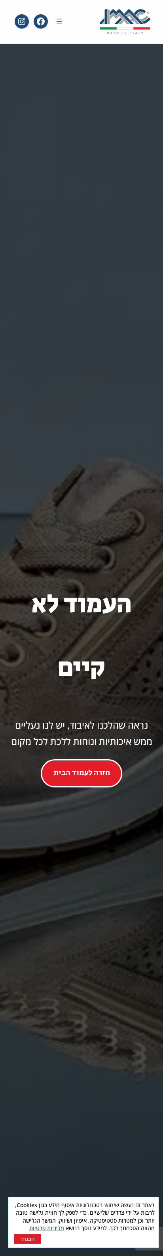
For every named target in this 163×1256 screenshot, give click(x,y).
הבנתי (28, 1239)
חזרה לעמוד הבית (81, 773)
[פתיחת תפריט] (59, 21)
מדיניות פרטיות (46, 1228)
